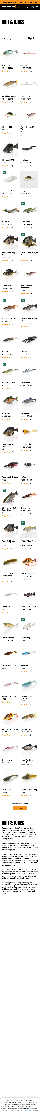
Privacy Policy (26, 1111)
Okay (20, 1117)
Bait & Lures (10, 13)
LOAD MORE (20, 808)
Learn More (34, 2)
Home (3, 13)
